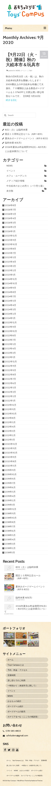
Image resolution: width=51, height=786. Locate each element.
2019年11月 (10, 470)
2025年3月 (10, 266)
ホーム (10, 659)
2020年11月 (11, 448)
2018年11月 (10, 513)
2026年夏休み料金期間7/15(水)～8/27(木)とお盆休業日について (25, 609)
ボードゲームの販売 (16, 711)
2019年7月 (10, 483)
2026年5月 (10, 214)
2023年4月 (10, 348)
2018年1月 (10, 552)
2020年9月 (10, 457)
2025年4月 (10, 261)
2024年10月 (11, 283)
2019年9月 (10, 478)
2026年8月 (10, 205)
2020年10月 (11, 452)
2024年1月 (10, 318)
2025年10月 (11, 244)
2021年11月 (10, 409)
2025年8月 (10, 248)
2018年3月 (10, 544)
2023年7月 (10, 340)
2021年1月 (10, 439)
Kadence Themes (36, 781)
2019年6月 (10, 487)
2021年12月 (10, 405)
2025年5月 (10, 257)
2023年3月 (10, 353)
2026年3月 (10, 222)
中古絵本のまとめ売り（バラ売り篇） (25, 186)
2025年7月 (10, 253)
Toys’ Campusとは (16, 665)
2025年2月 (10, 270)
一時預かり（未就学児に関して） (22, 685)
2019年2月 (10, 500)
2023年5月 (10, 344)
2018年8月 (10, 522)
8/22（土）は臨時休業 (16, 129)
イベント (24, 71)
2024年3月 (10, 309)
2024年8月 (10, 292)
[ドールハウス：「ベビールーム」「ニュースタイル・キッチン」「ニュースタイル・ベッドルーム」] (9, 643)
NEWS (18, 71)
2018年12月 (10, 509)
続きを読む (11, 100)
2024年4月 (10, 305)
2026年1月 (10, 231)
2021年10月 (11, 413)
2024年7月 (10, 296)
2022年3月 (10, 392)
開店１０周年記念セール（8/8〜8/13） (24, 134)
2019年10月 (11, 474)
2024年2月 (10, 313)
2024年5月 (10, 300)
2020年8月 (10, 461)
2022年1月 (10, 400)
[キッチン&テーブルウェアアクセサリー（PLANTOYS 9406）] (33, 643)
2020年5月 (10, 465)
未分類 (9, 191)
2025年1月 (10, 274)
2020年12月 (11, 444)
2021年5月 (10, 422)
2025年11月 (10, 240)
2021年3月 (10, 431)
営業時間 (11, 675)
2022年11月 (10, 366)
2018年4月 (10, 539)
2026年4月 (10, 218)
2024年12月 (11, 279)
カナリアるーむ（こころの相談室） (23, 716)
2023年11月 (10, 327)
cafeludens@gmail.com (17, 735)
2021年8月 (10, 418)
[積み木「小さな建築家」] (21, 635)
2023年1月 (10, 357)
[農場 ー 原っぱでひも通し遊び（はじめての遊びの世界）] (9, 635)
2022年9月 (10, 370)
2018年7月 (10, 526)
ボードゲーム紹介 (15, 706)
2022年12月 (11, 361)
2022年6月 (10, 383)
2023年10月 (11, 331)
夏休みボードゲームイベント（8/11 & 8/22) (26, 138)
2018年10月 (11, 517)
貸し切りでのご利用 (16, 680)
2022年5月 (10, 387)
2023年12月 (11, 322)
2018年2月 (10, 548)
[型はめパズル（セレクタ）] (21, 643)
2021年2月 (10, 435)
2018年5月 (10, 535)
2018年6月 (10, 531)
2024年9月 (10, 287)
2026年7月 (10, 209)
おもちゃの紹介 (14, 701)
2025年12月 (11, 235)
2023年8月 (10, 335)
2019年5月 (10, 491)
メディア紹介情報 (15, 180)
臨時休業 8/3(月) (13, 142)
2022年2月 (10, 396)
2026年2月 (10, 227)
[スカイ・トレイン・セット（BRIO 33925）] (33, 635)
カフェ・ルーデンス (16, 175)
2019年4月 (10, 496)
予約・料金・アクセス (17, 670)
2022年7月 (10, 379)
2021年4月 (10, 426)
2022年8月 (10, 374)
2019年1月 (10, 504)
